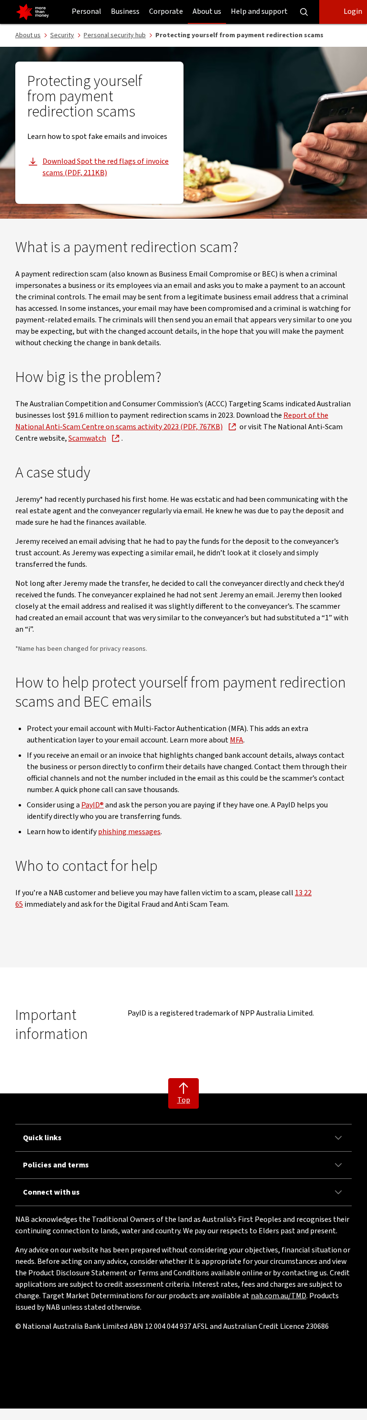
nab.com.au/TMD (278, 1296)
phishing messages (129, 832)
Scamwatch (87, 438)
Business (125, 11)
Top (183, 1100)
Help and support (259, 11)
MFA (236, 740)
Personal (86, 11)
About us (207, 11)
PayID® (92, 805)
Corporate (166, 11)
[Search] (303, 11)
